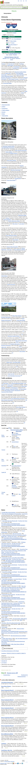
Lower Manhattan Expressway (13, 375)
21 (17, 411)
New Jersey (15, 223)
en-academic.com (5, 2)
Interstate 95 (16, 66)
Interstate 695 (18, 178)
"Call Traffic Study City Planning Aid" (10, 520)
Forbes (9, 630)
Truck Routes (24, 513)
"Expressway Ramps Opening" (8, 594)
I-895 (15, 458)
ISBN (21, 620)
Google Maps (5, 512)
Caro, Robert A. (5, 618)
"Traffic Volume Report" (7, 638)
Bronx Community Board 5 (7, 725)
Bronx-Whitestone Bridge (11, 235)
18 (17, 366)
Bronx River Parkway (12, 44)
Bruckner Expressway (15, 169)
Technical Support (7, 761)
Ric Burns (4, 622)
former (13, 58)
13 (16, 342)
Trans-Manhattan (17, 38)
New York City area (17, 533)
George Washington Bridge (7, 76)
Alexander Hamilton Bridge (20, 71)
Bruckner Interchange (6, 77)
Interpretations (7, 13)
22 (24, 422)
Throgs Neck (10, 384)
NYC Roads (4, 627)
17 (12, 352)
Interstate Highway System (15, 53)
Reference (18, 58)
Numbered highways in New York (12, 57)
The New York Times (22, 520)
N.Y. (11, 58)
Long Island (24, 68)
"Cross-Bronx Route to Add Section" (10, 564)
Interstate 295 (16, 68)
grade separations (7, 219)
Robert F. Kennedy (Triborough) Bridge (9, 389)
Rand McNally (5, 615)
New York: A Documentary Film (13, 622)
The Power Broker (17, 362)
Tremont (12, 42)
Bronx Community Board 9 (7, 690)
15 (19, 346)
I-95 (26, 400)
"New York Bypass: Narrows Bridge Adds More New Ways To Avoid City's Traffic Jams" (13, 587)
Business (15, 54)
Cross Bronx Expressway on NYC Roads (10, 650)
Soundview (8, 46)
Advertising (12, 761)
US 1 (13, 38)
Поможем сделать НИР (12, 672)
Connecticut (22, 79)
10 (23, 331)
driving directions (11, 512)
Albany (17, 437)
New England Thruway (13, 79)
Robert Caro (9, 362)
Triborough (9, 249)
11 (22, 334)
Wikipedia (14, 11)
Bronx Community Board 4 (7, 717)
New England (15, 239)
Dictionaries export (3, 763)
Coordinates (3, 653)
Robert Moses (10, 65)
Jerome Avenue (15, 441)
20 (13, 402)
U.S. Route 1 (4, 662)
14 (17, 342)
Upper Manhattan (20, 74)
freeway (3, 63)
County (11, 59)
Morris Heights (13, 41)
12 (19, 337)
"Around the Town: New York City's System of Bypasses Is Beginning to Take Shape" (14, 551)
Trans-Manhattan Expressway (7, 147)
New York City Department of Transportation (11, 513)
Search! (25, 7)
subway (22, 92)
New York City (11, 63)
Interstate (4, 58)
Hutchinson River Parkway (7, 391)
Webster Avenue (13, 153)
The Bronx (3, 743)
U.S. (8, 58)
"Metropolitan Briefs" (6, 608)
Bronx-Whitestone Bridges (19, 249)
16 (21, 346)
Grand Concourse (11, 284)
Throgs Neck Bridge (7, 83)
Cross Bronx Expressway (7, 682)
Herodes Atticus (6, 674)
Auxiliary (10, 54)
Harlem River (8, 73)
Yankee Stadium (8, 151)
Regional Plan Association (12, 246)
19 (21, 375)
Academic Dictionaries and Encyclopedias (11, 5)
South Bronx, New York (6, 750)
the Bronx (22, 63)
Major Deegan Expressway (21, 150)
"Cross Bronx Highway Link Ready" (9, 571)
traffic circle (3, 347)
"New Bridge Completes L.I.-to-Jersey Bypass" (12, 579)
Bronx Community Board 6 (7, 708)
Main (7, 54)
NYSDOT (14, 32)
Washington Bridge (22, 215)
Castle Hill (3, 472)
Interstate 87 (10, 386)
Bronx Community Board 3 (7, 699)
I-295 (9, 50)
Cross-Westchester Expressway (18, 398)
